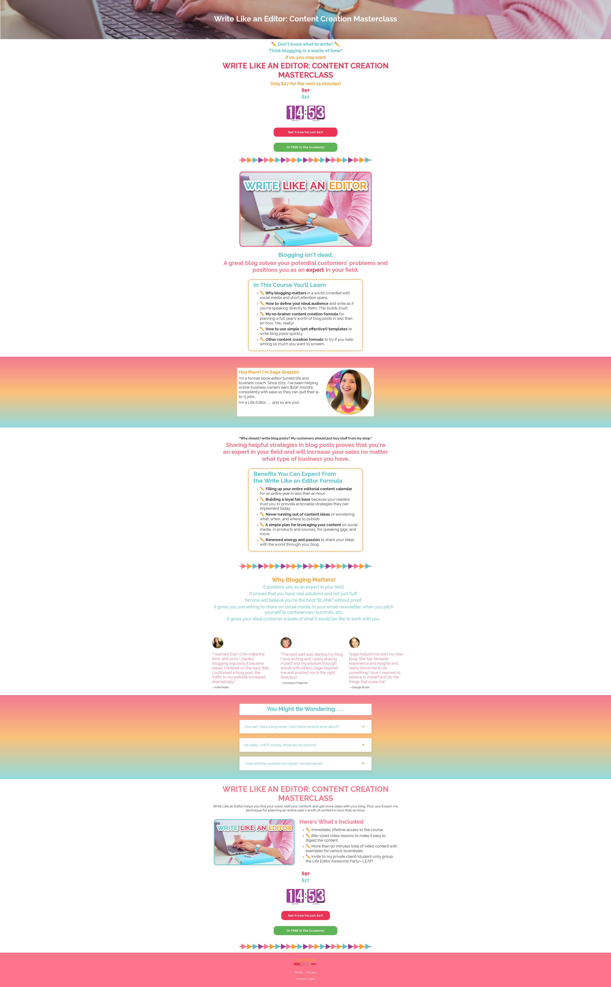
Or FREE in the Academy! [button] (305, 147)
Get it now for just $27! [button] (305, 132)
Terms (298, 972)
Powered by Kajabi (305, 979)
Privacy (312, 972)
